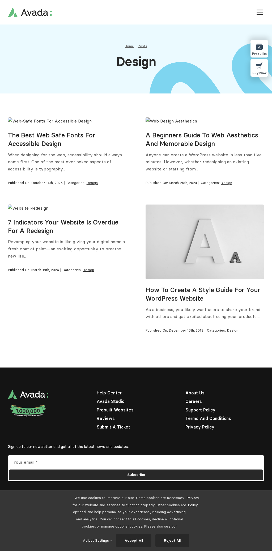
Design (92, 183)
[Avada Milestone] (28, 406)
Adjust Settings (96, 540)
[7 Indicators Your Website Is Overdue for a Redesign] (28, 208)
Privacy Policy (193, 501)
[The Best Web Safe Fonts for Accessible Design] (50, 121)
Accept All (134, 540)
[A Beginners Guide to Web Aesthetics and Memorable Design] (171, 121)
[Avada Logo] (30, 9)
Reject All (172, 540)
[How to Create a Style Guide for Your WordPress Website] (205, 208)
